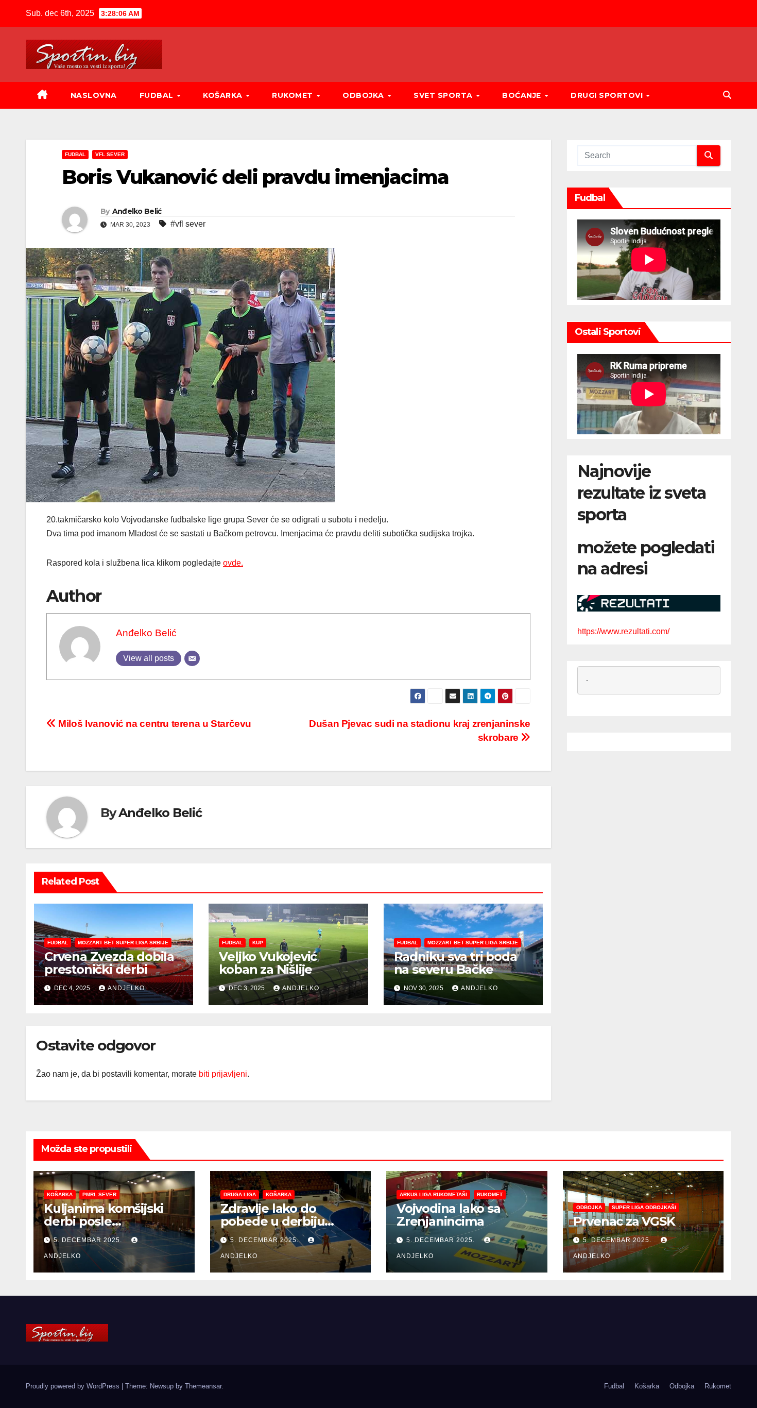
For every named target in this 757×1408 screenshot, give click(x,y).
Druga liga (239, 1194)
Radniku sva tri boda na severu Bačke (455, 963)
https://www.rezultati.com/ (623, 631)
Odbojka (364, 95)
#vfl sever (187, 223)
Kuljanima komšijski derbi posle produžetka (103, 1221)
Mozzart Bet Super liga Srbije (123, 942)
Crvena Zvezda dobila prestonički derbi (109, 963)
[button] (727, 95)
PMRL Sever (99, 1194)
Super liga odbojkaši (644, 1207)
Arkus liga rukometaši (433, 1194)
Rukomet (293, 95)
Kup (257, 942)
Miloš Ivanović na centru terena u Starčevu (153, 723)
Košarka (224, 95)
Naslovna (94, 95)
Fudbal (158, 95)
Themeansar (203, 1386)
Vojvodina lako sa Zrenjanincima (449, 1215)
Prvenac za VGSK (624, 1221)
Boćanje (522, 95)
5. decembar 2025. (89, 1240)
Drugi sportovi (608, 95)
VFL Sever (110, 154)
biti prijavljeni (223, 1074)
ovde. (233, 562)
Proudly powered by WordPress (74, 1386)
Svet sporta (444, 95)
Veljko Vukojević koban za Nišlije (268, 963)
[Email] (192, 658)
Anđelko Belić (137, 211)
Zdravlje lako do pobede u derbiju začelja (272, 1221)
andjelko (126, 988)
